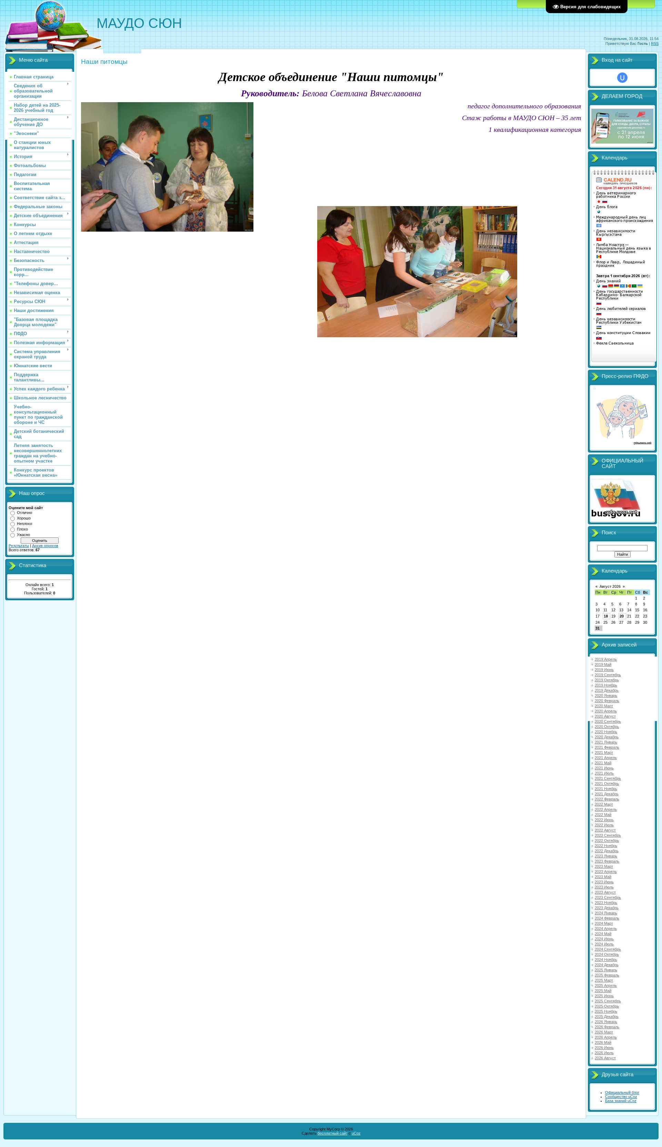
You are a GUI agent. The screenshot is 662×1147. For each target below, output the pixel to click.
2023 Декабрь (607, 908)
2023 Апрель (606, 871)
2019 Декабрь (607, 690)
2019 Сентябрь (608, 675)
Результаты (19, 546)
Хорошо (24, 518)
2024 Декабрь (607, 965)
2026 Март (604, 1032)
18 (606, 616)
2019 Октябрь (607, 680)
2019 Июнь (604, 670)
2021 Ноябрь (606, 789)
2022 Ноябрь (606, 846)
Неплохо (24, 524)
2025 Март (604, 980)
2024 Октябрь (607, 954)
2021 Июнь (604, 768)
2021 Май (603, 763)
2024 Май (603, 934)
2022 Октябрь (607, 840)
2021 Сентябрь (608, 778)
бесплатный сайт (333, 1133)
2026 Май (603, 1042)
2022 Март (604, 804)
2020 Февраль (607, 701)
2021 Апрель (606, 758)
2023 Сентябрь (608, 897)
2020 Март (604, 706)
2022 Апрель (606, 809)
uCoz (356, 1133)
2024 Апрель (606, 928)
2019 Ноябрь (606, 685)
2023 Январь (606, 856)
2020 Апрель (606, 711)
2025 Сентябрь (608, 1001)
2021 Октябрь (607, 783)
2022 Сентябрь (608, 835)
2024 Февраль (607, 918)
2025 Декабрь (607, 1016)
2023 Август (605, 892)
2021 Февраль (607, 747)
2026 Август (605, 1058)
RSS (655, 43)
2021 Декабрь (607, 794)
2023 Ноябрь (606, 903)
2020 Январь (606, 695)
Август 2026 (610, 586)
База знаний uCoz (620, 1101)
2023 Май (603, 877)
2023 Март (604, 866)
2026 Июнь (604, 1048)
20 (622, 616)
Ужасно (23, 535)
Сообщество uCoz (621, 1097)
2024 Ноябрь (606, 960)
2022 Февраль (607, 799)
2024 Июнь (604, 939)
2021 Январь (606, 742)
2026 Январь (606, 1022)
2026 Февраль (607, 1027)
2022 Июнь (604, 820)
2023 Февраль (607, 861)
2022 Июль (604, 825)
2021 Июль (604, 773)
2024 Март (604, 923)
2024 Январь (606, 913)
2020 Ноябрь (606, 732)
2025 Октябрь (607, 1006)
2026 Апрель (606, 1037)
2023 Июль (604, 887)
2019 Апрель (606, 659)
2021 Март (604, 752)
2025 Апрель (606, 985)
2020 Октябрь (607, 727)
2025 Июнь (604, 996)
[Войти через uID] (622, 77)
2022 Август (605, 830)
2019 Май (603, 664)
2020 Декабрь (607, 737)
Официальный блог (622, 1092)
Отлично (24, 513)
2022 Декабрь (607, 851)
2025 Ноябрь (606, 1011)
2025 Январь (606, 970)
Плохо (22, 529)
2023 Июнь (604, 882)
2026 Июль (604, 1053)
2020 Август (605, 716)
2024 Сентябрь (608, 949)
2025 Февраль (607, 975)
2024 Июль (604, 944)
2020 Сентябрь (608, 721)
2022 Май (603, 815)
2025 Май (603, 991)
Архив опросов (45, 546)
